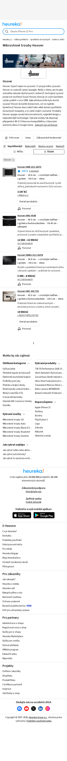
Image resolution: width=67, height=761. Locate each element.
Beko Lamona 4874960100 (47, 389)
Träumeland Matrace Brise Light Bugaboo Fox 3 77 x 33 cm (49, 385)
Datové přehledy (10, 645)
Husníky (6, 405)
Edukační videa (9, 654)
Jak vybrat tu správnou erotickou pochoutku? (17, 458)
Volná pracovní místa (12, 544)
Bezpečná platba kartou (14, 606)
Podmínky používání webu (39, 721)
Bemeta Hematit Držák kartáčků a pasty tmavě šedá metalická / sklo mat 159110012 (49, 393)
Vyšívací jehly (9, 368)
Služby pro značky (11, 640)
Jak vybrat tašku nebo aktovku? (17, 450)
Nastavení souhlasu (11, 597)
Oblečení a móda (43, 435)
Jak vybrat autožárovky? (14, 454)
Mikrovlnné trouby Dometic (16, 435)
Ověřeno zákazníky (11, 671)
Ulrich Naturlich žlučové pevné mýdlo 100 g (49, 372)
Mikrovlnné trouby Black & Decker (17, 427)
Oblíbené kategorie (14, 363)
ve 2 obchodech (25, 243)
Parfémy (39, 411)
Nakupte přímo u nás (12, 592)
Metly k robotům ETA (13, 393)
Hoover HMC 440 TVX (28, 291)
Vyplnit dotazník (33, 502)
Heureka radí (8, 588)
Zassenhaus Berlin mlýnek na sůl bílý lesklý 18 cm (49, 376)
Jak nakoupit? (9, 579)
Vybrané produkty (45, 363)
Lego (37, 423)
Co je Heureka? (9, 531)
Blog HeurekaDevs (11, 557)
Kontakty (6, 535)
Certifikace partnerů (12, 684)
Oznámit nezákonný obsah (15, 562)
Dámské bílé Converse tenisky (17, 401)
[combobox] (33, 31)
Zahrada (39, 427)
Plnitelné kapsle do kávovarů (16, 372)
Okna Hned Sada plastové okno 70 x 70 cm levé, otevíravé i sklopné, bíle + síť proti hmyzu (49, 381)
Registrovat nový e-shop (14, 627)
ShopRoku (7, 675)
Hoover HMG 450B (26, 215)
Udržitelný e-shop (11, 693)
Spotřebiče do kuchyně (40, 39)
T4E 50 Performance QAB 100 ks (49, 368)
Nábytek (39, 431)
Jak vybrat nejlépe (14, 445)
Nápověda (7, 658)
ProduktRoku (8, 680)
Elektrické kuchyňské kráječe (17, 376)
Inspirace (6, 689)
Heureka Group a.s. (38, 717)
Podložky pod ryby (11, 381)
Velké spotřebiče (21, 39)
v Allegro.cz (23, 195)
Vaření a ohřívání (59, 39)
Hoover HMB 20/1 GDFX (29, 167)
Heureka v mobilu (10, 584)
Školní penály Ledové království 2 (17, 389)
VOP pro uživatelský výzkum (15, 610)
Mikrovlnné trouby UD (13, 419)
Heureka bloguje (10, 553)
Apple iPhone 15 (42, 407)
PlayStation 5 (41, 419)
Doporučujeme (44, 402)
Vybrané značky (12, 414)
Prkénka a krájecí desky (14, 385)
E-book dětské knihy (12, 397)
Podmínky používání (12, 540)
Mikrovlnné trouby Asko (14, 423)
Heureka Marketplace (12, 636)
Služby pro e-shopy (11, 632)
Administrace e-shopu (13, 623)
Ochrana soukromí (11, 601)
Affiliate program (10, 649)
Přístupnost (8, 566)
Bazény (38, 415)
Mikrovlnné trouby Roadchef (16, 431)
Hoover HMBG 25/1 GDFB (30, 255)
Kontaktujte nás (33, 491)
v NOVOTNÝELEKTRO (27, 315)
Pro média (7, 549)
